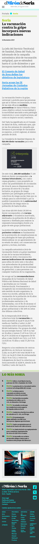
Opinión (4, 525)
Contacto (5, 504)
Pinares (14, 514)
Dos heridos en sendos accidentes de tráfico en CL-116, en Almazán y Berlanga (17, 400)
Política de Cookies (8, 500)
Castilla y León (33, 524)
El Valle (14, 518)
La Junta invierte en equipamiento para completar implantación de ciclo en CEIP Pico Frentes (21, 431)
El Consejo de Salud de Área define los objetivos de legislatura (15, 74)
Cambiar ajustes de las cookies (11, 508)
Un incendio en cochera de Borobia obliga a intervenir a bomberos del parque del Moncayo (18, 438)
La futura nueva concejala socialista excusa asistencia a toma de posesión (16, 393)
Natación (23, 526)
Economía (32, 518)
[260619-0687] (19, 159)
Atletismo (23, 522)
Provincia (15, 512)
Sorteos (32, 536)
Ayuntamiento (6, 516)
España (32, 512)
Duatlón (23, 528)
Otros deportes (23, 531)
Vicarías (14, 528)
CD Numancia (23, 514)
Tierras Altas (15, 520)
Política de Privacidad (9, 502)
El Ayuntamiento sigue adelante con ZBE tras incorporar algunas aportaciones (18, 419)
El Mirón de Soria (19, 3)
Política (32, 514)
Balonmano (24, 524)
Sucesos (4, 518)
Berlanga (14, 516)
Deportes (24, 512)
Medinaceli (15, 538)
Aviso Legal (5, 498)
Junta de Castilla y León (32, 529)
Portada (5, 14)
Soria (15, 14)
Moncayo (14, 533)
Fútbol (22, 517)
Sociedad (32, 516)
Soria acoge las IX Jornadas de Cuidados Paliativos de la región (15, 85)
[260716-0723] (19, 463)
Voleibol (23, 519)
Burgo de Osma (14, 523)
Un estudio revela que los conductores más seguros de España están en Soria (17, 407)
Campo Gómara (14, 531)
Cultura (32, 520)
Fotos (4, 521)
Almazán (14, 536)
